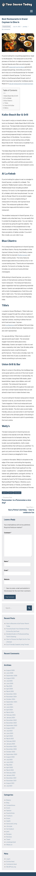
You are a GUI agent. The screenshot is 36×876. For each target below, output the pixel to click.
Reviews (9, 837)
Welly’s (6, 108)
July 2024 (9, 704)
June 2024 (9, 707)
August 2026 (10, 670)
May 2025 (9, 686)
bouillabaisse (9, 325)
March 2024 (10, 712)
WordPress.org (11, 867)
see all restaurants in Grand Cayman (21, 84)
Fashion (8, 810)
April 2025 (9, 688)
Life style (9, 826)
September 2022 (11, 754)
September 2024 (11, 702)
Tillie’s (6, 103)
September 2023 (11, 725)
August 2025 (10, 678)
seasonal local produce (16, 67)
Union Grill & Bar (9, 105)
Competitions (10, 805)
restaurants (17, 492)
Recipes (9, 834)
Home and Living (11, 823)
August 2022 (10, 757)
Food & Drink (6, 26)
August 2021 (10, 783)
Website (6, 579)
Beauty (8, 800)
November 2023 (11, 723)
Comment (7, 532)
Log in (8, 859)
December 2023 (11, 720)
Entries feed (10, 861)
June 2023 (9, 733)
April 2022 (9, 767)
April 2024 (9, 709)
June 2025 (9, 683)
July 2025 (9, 681)
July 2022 (9, 759)
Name (6, 561)
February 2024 (11, 715)
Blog (7, 802)
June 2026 (9, 673)
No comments (6, 29)
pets (7, 831)
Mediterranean (22, 255)
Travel (8, 839)
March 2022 (10, 770)
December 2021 (11, 778)
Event (8, 808)
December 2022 (11, 746)
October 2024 (10, 699)
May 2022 (9, 765)
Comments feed (11, 864)
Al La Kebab (7, 98)
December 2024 (11, 694)
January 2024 (10, 717)
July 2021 (9, 786)
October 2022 (10, 751)
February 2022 (11, 772)
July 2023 (9, 730)
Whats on (9, 844)
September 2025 (11, 675)
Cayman (5, 492)
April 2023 (9, 736)
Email (6, 570)
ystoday (25, 26)
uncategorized (11, 842)
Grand (10, 492)
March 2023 (10, 738)
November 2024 (11, 696)
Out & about (10, 829)
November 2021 (11, 780)
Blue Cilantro (8, 100)
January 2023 (10, 744)
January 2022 (10, 775)
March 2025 (10, 691)
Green (8, 818)
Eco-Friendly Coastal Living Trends (17, 644)
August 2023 (10, 728)
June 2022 (9, 762)
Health (8, 821)
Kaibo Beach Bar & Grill (11, 96)
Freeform (9, 816)
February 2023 (11, 741)
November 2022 (11, 749)
